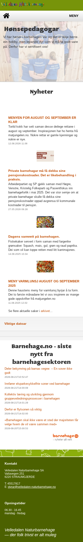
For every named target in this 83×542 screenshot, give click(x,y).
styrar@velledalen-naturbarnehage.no (32, 486)
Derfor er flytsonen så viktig (23, 409)
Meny (73, 16)
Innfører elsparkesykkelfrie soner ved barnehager (37, 383)
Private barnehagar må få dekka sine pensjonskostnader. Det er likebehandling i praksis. (42, 175)
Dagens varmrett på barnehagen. (34, 236)
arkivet (45, 311)
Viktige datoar (15, 323)
